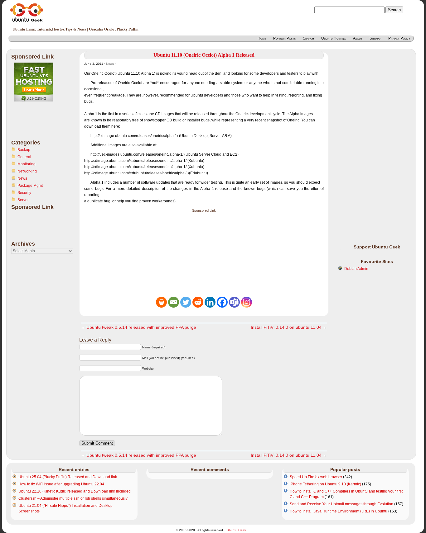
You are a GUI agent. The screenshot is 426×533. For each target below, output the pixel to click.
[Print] (161, 302)
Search (308, 38)
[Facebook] (222, 302)
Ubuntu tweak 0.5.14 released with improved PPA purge (141, 327)
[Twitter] (185, 302)
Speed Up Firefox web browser (316, 477)
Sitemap (375, 38)
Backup (23, 150)
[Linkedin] (210, 302)
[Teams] (234, 302)
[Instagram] (246, 302)
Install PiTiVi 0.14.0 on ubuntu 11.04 (286, 327)
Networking (27, 171)
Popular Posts (284, 38)
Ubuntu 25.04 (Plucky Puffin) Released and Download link (67, 477)
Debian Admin (356, 268)
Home (262, 38)
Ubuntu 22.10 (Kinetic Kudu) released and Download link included (74, 491)
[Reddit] (197, 302)
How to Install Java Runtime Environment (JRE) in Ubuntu (338, 511)
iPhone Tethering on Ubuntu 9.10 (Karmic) (325, 484)
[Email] (173, 302)
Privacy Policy (399, 38)
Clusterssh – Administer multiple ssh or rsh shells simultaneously (73, 498)
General (24, 157)
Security (24, 193)
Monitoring (26, 164)
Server (23, 200)
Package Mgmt (30, 185)
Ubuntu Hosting (333, 38)
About (357, 38)
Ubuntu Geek (236, 530)
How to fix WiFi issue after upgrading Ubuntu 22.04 (61, 484)
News (22, 178)
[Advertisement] (36, 124)
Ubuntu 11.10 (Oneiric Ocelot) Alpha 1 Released (203, 55)
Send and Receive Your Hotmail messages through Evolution (341, 504)
